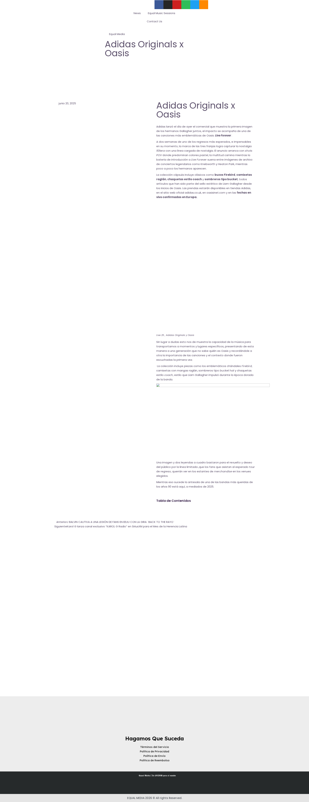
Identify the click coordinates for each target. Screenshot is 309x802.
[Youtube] (176, 4)
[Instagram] (167, 4)
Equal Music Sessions (161, 13)
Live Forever (199, 159)
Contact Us (154, 21)
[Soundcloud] (203, 4)
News (137, 13)
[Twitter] (194, 4)
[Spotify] (185, 4)
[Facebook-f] (158, 4)
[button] (205, 509)
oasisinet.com (216, 192)
